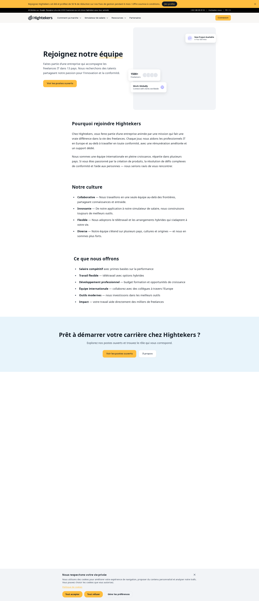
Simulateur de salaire (95, 17)
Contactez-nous (215, 10)
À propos (147, 353)
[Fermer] (194, 575)
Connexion (223, 17)
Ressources (117, 17)
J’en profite (169, 4)
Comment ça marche (67, 17)
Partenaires (135, 17)
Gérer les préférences (119, 594)
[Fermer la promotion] (255, 4)
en (229, 10)
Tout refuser (93, 594)
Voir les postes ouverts (60, 83)
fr (226, 10)
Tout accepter (72, 594)
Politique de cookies (72, 587)
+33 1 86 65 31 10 (198, 10)
